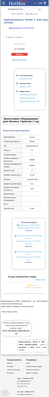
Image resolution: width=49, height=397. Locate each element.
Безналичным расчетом (27, 98)
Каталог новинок (32, 373)
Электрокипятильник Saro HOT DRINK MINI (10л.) (28, 242)
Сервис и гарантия (13, 369)
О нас (28, 363)
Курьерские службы (26, 78)
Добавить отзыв (40, 279)
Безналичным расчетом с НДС (29, 101)
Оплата (9, 363)
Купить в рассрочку (19, 60)
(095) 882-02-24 (22, 386)
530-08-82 (17, 14)
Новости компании (32, 369)
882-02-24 (31, 14)
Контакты (10, 373)
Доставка (10, 366)
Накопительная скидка (34, 366)
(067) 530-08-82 (10, 331)
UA (40, 3)
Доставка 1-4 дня (25, 86)
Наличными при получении (28, 94)
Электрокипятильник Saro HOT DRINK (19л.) (28, 258)
